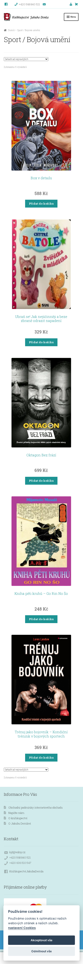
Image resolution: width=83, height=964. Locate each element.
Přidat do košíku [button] (41, 203)
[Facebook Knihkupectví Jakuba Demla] (6, 4)
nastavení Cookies (22, 928)
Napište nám (16, 813)
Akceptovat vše (41, 940)
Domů (11, 30)
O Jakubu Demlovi (19, 823)
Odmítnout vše (41, 951)
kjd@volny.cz (17, 852)
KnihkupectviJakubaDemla (26, 871)
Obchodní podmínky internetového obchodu (35, 807)
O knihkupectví (17, 818)
